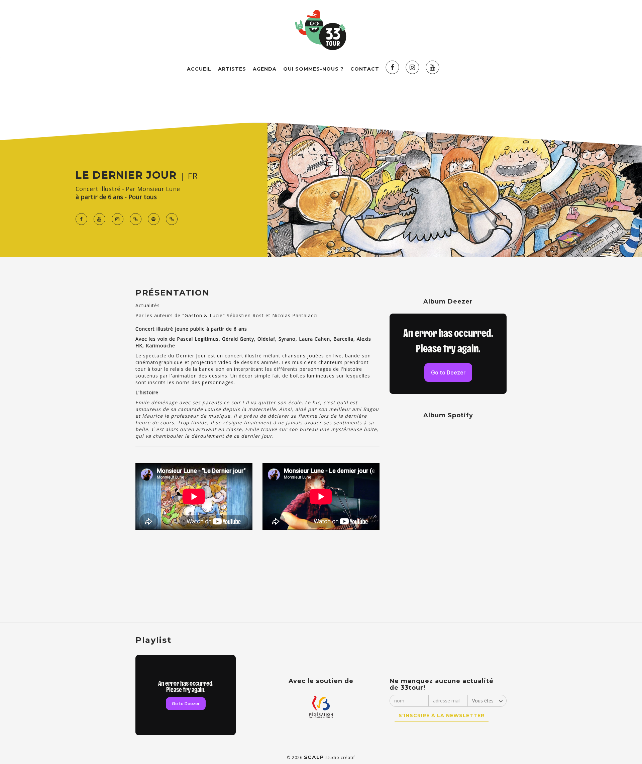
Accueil (199, 69)
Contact (364, 69)
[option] (196, 497)
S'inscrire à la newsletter (442, 715)
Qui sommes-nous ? (313, 69)
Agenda (265, 69)
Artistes (232, 69)
